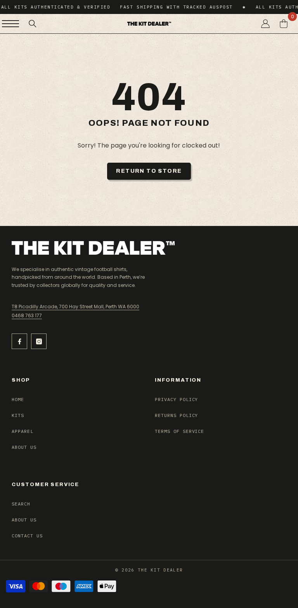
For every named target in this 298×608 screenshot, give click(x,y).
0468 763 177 (27, 315)
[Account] (265, 23)
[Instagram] (39, 341)
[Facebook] (19, 341)
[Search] (32, 23)
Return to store (149, 171)
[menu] (10, 23)
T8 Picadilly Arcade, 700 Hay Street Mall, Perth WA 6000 (75, 306)
